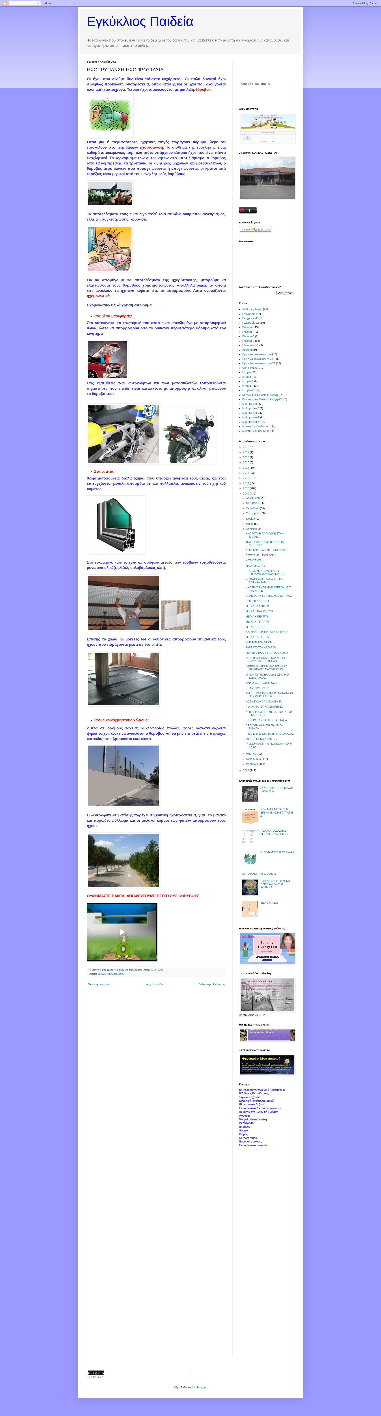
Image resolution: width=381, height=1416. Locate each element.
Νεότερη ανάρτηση (99, 984)
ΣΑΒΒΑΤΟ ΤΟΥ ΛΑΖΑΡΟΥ (261, 647)
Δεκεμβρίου (253, 498)
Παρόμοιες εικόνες (250, 1141)
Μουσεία (244, 1115)
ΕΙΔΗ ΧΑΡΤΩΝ (269, 902)
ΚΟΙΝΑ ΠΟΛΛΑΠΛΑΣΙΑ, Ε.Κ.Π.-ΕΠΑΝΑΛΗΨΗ (264, 581)
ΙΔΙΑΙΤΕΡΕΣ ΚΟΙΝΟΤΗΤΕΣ (261, 738)
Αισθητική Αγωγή (252, 309)
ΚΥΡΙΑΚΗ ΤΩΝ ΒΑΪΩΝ (259, 642)
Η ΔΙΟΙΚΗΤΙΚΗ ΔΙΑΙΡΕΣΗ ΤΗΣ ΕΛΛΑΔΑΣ (270, 733)
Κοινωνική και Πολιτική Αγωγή (260, 394)
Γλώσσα (247, 327)
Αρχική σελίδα (154, 984)
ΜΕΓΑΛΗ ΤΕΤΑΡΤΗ (257, 621)
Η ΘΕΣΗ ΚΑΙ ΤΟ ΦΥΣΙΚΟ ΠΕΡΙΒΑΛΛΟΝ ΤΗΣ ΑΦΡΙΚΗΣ (275, 884)
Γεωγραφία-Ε (250, 318)
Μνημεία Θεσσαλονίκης (253, 1119)
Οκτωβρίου (253, 508)
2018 (246, 447)
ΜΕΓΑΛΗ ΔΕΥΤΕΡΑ (257, 637)
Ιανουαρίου (253, 764)
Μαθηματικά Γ (250, 408)
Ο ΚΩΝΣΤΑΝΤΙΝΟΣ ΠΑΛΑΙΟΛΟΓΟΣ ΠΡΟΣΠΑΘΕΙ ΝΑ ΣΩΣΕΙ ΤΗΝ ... (267, 668)
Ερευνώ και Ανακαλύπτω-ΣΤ (258, 363)
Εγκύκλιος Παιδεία (140, 21)
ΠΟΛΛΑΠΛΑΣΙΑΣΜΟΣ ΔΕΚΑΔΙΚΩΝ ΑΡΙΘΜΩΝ (274, 832)
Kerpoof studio (248, 1138)
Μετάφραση (246, 1123)
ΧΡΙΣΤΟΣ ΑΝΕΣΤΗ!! (257, 601)
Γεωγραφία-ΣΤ (250, 322)
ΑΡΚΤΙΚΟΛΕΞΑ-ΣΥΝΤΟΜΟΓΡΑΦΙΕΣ (267, 550)
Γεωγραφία (248, 313)
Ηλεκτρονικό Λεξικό (251, 1104)
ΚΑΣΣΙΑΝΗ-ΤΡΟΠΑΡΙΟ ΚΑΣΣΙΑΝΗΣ (267, 632)
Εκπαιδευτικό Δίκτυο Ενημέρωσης (260, 1108)
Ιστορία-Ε (248, 385)
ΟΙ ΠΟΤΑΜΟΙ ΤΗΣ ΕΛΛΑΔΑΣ (277, 852)
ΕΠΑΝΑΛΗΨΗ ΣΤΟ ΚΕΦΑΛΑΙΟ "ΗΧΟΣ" (269, 595)
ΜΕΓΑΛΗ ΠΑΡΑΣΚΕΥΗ (259, 611)
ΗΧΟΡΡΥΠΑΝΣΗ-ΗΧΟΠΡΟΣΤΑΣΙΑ (266, 720)
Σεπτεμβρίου (254, 513)
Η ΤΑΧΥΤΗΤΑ (253, 560)
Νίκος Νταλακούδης (118, 970)
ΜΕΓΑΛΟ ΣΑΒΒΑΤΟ (257, 606)
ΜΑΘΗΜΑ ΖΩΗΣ (255, 565)
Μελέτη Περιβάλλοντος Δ (256, 430)
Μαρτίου (251, 753)
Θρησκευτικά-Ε (251, 367)
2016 (246, 457)
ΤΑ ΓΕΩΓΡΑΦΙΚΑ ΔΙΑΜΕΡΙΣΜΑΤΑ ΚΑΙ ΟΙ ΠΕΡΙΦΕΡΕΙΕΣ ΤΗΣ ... (269, 695)
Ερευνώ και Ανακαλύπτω (111, 973)
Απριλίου (252, 529)
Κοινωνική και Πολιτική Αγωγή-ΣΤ (262, 399)
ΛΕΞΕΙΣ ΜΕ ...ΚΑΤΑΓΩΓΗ (261, 555)
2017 (246, 452)
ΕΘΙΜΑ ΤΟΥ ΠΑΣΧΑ (257, 688)
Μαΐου (250, 523)
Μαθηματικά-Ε (251, 417)
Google (243, 1130)
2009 (246, 493)
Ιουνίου (251, 518)
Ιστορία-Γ (247, 376)
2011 (246, 483)
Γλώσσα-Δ (248, 336)
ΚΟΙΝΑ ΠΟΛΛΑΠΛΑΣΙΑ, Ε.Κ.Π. (264, 701)
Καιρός (243, 1134)
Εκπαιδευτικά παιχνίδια (253, 1145)
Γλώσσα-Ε (248, 340)
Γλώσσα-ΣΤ (249, 345)
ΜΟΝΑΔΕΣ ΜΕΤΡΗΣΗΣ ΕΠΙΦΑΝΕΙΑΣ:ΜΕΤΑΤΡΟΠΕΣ (276, 812)
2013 (246, 472)
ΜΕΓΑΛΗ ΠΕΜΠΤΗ (257, 616)
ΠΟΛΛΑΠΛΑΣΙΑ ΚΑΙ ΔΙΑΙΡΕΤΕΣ (264, 706)
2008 (246, 770)
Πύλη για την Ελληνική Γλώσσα (258, 1112)
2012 (246, 478)
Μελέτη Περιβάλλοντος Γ (256, 426)
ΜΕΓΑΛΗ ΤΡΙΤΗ (255, 627)
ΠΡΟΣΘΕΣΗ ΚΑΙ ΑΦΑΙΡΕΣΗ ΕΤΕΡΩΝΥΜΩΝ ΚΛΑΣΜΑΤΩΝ (265, 572)
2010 (246, 488)
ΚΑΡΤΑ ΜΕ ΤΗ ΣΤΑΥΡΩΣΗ (261, 682)
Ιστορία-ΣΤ (248, 390)
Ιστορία (246, 372)
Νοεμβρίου (253, 503)
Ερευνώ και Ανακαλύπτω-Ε (258, 359)
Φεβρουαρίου (254, 759)
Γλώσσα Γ (248, 331)
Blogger (201, 1387)
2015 (246, 462)
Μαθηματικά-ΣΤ (251, 421)
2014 (246, 467)
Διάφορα (247, 349)
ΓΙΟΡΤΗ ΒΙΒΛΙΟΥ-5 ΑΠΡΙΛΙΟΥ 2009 (267, 652)
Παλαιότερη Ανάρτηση (211, 984)
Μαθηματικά (249, 403)
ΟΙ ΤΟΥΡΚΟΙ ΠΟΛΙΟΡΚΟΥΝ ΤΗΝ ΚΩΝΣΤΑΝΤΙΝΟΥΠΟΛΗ (265, 659)
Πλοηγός (244, 1126)
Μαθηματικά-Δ (251, 412)
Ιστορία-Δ (248, 381)
